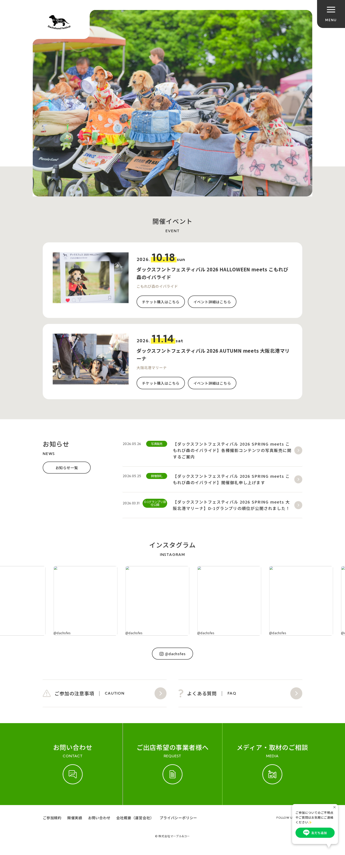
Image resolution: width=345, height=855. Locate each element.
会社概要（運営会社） (135, 817)
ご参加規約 (52, 817)
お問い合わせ (99, 817)
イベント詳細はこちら (212, 301)
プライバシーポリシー (178, 817)
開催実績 (74, 817)
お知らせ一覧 (67, 467)
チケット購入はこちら (160, 301)
